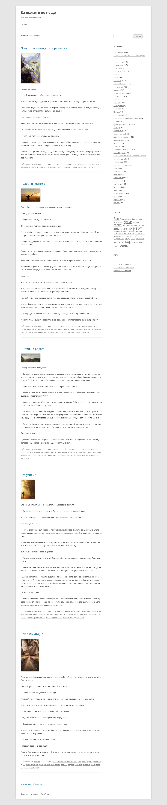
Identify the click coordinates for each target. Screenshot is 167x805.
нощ (31, 167)
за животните (119, 93)
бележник (62, 761)
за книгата (118, 96)
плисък (47, 167)
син (115, 242)
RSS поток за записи (122, 264)
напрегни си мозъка (122, 149)
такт (71, 455)
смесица (86, 765)
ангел (55, 164)
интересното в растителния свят (127, 118)
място (117, 233)
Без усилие (28, 475)
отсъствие (77, 452)
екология (117, 80)
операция (49, 329)
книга (28, 765)
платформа (38, 167)
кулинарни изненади (122, 124)
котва (23, 329)
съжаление (58, 455)
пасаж (57, 765)
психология (118, 177)
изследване (35, 452)
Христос (66, 332)
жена (127, 228)
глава (118, 225)
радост (60, 167)
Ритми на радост (32, 349)
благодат (71, 449)
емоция (83, 326)
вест (64, 164)
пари (137, 234)
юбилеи (117, 203)
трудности (29, 332)
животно (81, 164)
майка (133, 231)
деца (141, 225)
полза (52, 614)
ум (75, 455)
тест (98, 765)
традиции (118, 196)
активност (57, 449)
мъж (139, 231)
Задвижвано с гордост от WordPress (35, 794)
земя (116, 231)
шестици (24, 768)
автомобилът (119, 52)
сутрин (87, 329)
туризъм (117, 199)
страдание (79, 329)
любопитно (118, 131)
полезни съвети (120, 165)
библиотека (72, 761)
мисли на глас (119, 134)
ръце (76, 614)
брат (84, 761)
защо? (116, 99)
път (64, 614)
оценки (47, 765)
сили (85, 614)
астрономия (119, 65)
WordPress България (122, 271)
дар (27, 452)
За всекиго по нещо (38, 12)
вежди (67, 611)
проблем (125, 236)
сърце (66, 455)
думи (94, 611)
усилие (49, 617)
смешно (117, 187)
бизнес (116, 74)
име (53, 452)
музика (58, 452)
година (89, 761)
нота (70, 452)
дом (116, 228)
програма (92, 452)
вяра (58, 326)
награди (117, 146)
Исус (87, 164)
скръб (43, 455)
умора (46, 332)
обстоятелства (38, 329)
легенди (117, 127)
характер (54, 332)
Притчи (117, 174)
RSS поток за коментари (124, 267)
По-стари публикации (31, 784)
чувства (74, 332)
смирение (92, 614)
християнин (57, 617)
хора (61, 332)
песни (85, 452)
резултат (78, 765)
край (33, 765)
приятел (58, 614)
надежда (24, 167)
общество (118, 162)
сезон (66, 329)
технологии (118, 193)
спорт (116, 190)
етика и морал (120, 84)
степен (49, 455)
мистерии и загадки (122, 137)
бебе (64, 449)
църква (141, 242)
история (117, 121)
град (128, 225)
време (74, 164)
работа (137, 236)
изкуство (117, 109)
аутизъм (117, 68)
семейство (118, 184)
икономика (118, 115)
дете (135, 225)
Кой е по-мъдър (32, 634)
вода (69, 164)
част (115, 246)
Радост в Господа (33, 183)
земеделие (118, 105)
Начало (24, 25)
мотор (98, 164)
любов (126, 231)
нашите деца (119, 152)
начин (64, 452)
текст (93, 765)
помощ (53, 167)
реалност (67, 167)
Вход (116, 261)
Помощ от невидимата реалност (44, 48)
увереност (38, 332)
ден (69, 326)
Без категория (120, 71)
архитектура (119, 62)
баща (55, 761)
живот (90, 326)
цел (71, 617)
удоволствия (39, 617)
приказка (117, 171)
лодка (92, 164)
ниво (29, 329)
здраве (117, 102)
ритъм (37, 455)
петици (64, 765)
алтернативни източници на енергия (129, 55)
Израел (117, 112)
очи (55, 329)
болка (81, 449)
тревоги (30, 617)
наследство (44, 614)
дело (89, 611)
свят (133, 238)
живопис (117, 90)
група (23, 452)
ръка (121, 238)
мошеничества (120, 140)
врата (121, 222)
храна (136, 242)
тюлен (81, 167)
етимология (118, 87)
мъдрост (39, 765)
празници (118, 168)
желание (28, 614)
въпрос (136, 222)
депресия (76, 326)
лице (120, 231)
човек (122, 245)
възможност (76, 611)
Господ (64, 326)
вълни (88, 449)
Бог (59, 164)
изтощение (45, 452)
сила (72, 329)
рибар (74, 167)
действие (97, 761)
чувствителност (88, 455)
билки (116, 77)
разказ (37, 164)
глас (123, 225)
